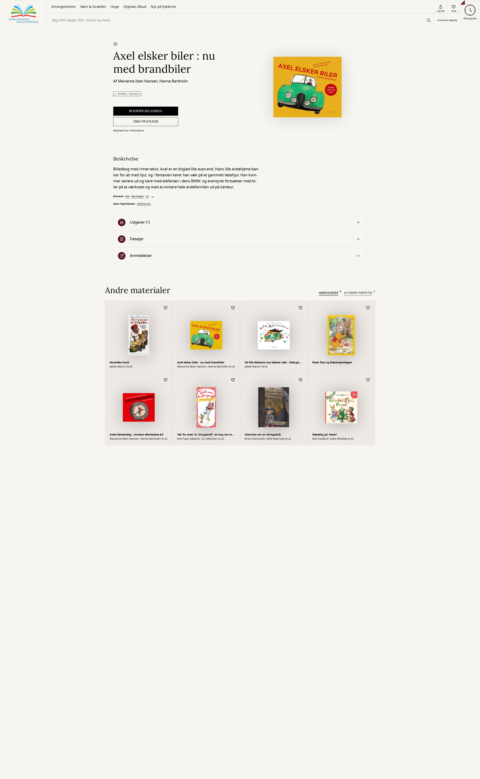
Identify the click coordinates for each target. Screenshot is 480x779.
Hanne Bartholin (173, 81)
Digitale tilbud (135, 6)
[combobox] (240, 20)
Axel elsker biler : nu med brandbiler (200, 362)
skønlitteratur (144, 204)
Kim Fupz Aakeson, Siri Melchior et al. (200, 438)
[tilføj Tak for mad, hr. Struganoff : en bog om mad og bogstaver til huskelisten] (233, 380)
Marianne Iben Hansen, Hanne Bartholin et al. (206, 366)
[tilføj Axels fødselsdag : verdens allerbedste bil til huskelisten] (165, 380)
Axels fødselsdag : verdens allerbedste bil (136, 435)
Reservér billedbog (145, 111)
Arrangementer (64, 6)
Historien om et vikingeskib (263, 435)
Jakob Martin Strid (121, 366)
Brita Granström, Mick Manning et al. (268, 438)
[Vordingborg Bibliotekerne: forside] (23, 13)
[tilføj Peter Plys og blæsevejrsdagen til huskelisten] (368, 308)
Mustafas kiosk (119, 362)
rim (147, 196)
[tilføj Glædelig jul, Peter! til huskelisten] (368, 380)
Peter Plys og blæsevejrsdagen (332, 362)
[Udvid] (153, 197)
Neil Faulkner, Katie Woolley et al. (333, 438)
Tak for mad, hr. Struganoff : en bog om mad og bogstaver (206, 435)
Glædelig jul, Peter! (324, 435)
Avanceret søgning (447, 20)
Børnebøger (137, 196)
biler (127, 196)
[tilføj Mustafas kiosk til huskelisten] (165, 308)
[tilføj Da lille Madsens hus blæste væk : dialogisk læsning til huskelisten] (300, 308)
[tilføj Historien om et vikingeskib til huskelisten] (300, 380)
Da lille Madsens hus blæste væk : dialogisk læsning (273, 363)
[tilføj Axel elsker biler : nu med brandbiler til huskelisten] (115, 44)
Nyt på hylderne (163, 6)
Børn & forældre (93, 6)
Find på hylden (145, 121)
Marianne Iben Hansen (138, 81)
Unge (115, 6)
